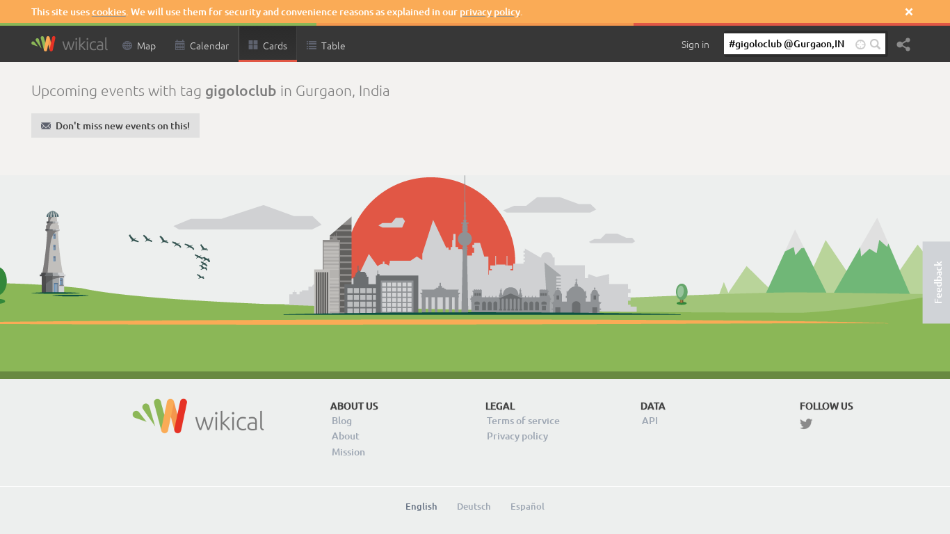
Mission (348, 451)
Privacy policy (517, 435)
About (346, 435)
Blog (342, 420)
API (650, 420)
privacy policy (490, 11)
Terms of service (523, 420)
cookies (109, 11)
